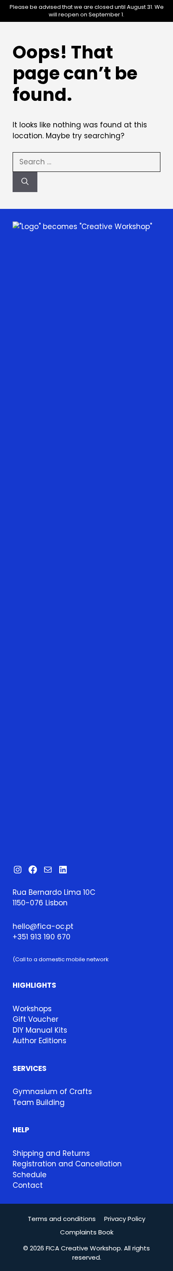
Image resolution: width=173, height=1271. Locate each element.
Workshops (32, 1009)
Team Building (39, 1102)
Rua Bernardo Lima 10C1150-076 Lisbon (54, 897)
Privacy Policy (124, 1218)
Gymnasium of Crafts (52, 1091)
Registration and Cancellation (67, 1164)
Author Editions (39, 1041)
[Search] (25, 182)
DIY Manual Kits (40, 1030)
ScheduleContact (30, 1180)
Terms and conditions (62, 1218)
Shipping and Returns (51, 1153)
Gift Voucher (35, 1019)
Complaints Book (86, 1232)
